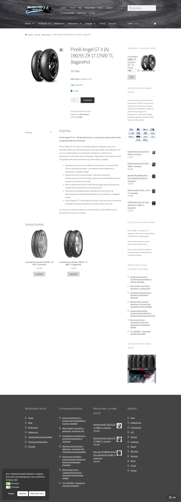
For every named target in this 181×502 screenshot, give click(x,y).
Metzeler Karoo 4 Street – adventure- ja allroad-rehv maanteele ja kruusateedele (141, 304)
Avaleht (63, 8)
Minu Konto (82, 13)
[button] (61, 50)
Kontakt (92, 13)
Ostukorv (109, 8)
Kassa (100, 8)
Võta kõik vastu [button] (37, 494)
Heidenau (135, 442)
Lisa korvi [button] (39, 274)
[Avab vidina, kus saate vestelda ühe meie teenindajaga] (172, 498)
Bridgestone (136, 422)
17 (76, 117)
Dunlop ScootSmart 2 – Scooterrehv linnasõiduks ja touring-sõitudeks (141, 279)
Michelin (134, 456)
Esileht (30, 34)
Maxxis (133, 446)
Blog (80, 8)
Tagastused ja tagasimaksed (40, 437)
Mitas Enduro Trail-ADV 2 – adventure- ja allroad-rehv (140, 287)
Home (30, 418)
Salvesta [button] (22, 494)
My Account (33, 427)
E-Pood (72, 8)
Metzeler (134, 451)
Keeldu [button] (11, 494)
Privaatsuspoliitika (67, 13)
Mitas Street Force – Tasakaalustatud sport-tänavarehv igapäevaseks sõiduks (140, 323)
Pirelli (80, 117)
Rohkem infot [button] (11, 480)
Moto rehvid (46, 34)
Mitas (133, 461)
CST (132, 432)
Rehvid (28, 23)
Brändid (88, 23)
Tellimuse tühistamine (37, 442)
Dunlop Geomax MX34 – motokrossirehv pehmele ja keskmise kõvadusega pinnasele (142, 313)
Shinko (134, 470)
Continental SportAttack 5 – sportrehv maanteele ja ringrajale (141, 295)
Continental (136, 427)
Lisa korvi (87, 100)
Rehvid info (73, 23)
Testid (102, 23)
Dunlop (134, 437)
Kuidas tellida (90, 8)
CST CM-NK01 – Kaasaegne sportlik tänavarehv (140, 332)
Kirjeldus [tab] (28, 132)
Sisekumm (42, 23)
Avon (133, 418)
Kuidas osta (59, 23)
